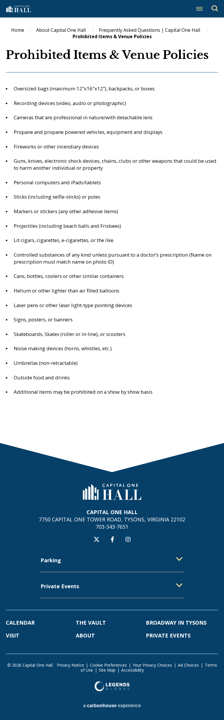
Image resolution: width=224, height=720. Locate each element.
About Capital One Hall (61, 30)
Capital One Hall (18, 9)
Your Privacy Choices (152, 665)
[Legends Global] (112, 686)
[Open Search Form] (214, 8)
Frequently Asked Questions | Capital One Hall (150, 30)
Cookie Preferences (108, 665)
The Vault (91, 622)
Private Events (168, 635)
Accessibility (132, 670)
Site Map (107, 670)
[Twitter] (96, 539)
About (85, 635)
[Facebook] (112, 539)
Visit (12, 635)
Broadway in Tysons (176, 622)
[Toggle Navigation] (199, 8)
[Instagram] (128, 539)
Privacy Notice (70, 665)
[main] (112, 230)
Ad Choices (188, 665)
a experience (112, 705)
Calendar (20, 622)
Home (17, 30)
